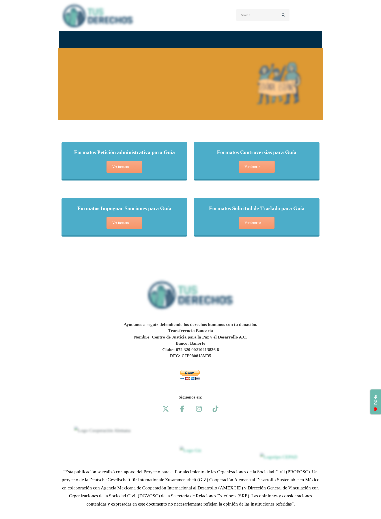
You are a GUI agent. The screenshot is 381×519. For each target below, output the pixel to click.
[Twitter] (165, 408)
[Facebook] (182, 408)
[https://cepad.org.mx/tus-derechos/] (98, 6)
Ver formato (120, 167)
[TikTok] (215, 408)
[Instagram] (198, 408)
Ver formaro (253, 167)
